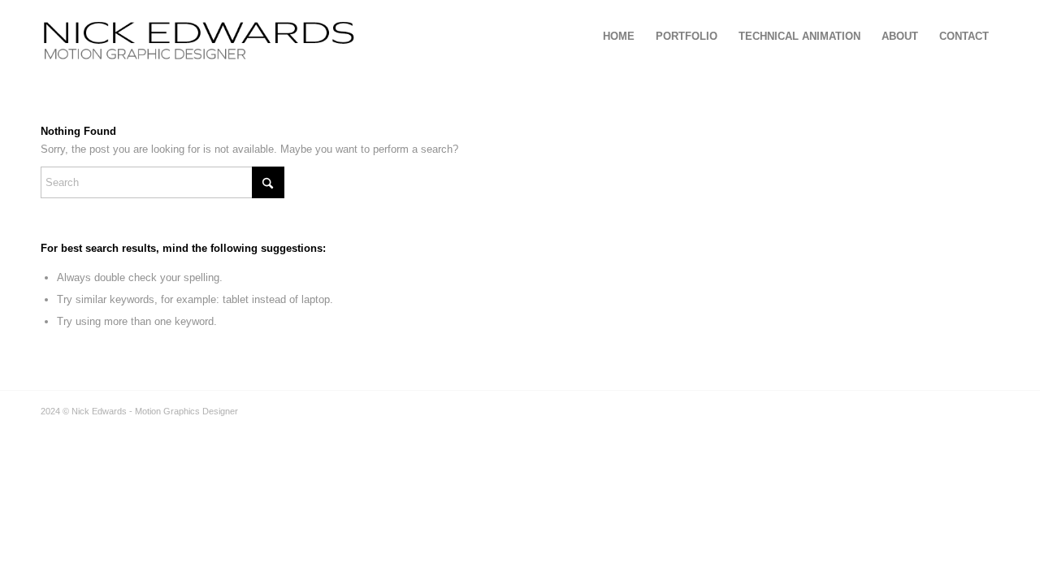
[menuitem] (618, 36)
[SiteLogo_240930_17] (319, 36)
